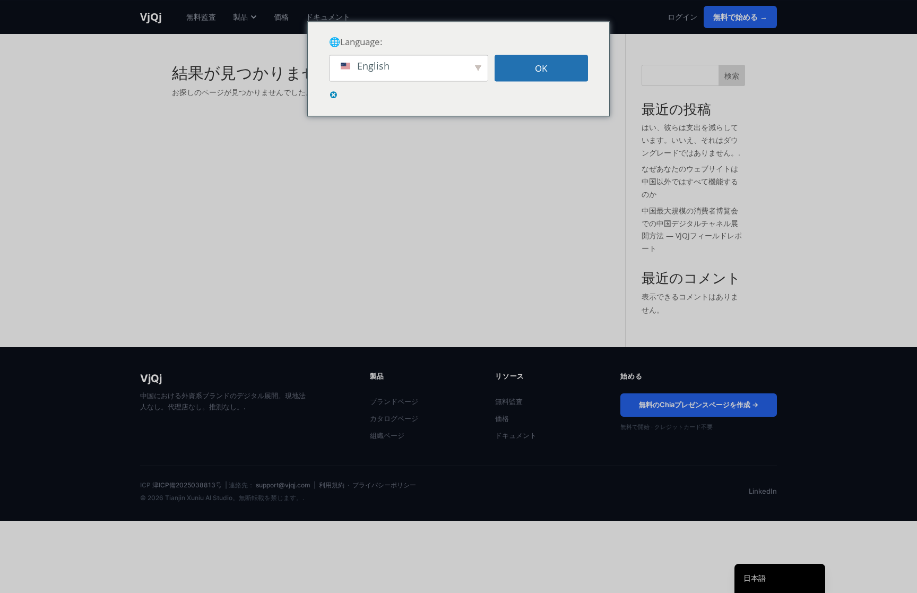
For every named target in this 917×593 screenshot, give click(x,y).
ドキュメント (328, 17)
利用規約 (331, 485)
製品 (240, 17)
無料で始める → (740, 17)
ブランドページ (394, 401)
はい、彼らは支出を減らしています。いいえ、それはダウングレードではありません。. (691, 140)
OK (541, 68)
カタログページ (394, 418)
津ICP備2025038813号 (187, 485)
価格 (281, 17)
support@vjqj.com (283, 485)
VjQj (151, 17)
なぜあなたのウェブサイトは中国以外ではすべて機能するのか (690, 181)
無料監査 (201, 17)
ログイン (682, 17)
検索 (731, 76)
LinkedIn (763, 491)
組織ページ (387, 435)
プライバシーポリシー (384, 485)
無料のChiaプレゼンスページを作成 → (698, 404)
